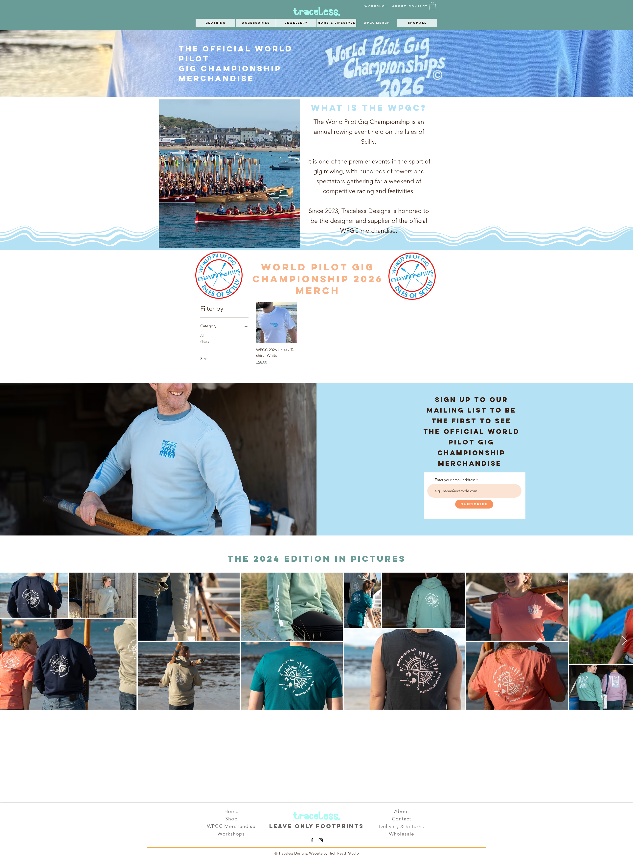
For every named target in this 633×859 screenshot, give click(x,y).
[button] (432, 6)
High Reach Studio (343, 853)
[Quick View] (276, 322)
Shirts (204, 342)
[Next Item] (624, 641)
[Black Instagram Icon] (320, 840)
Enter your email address (455, 480)
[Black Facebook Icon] (312, 840)
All (202, 336)
